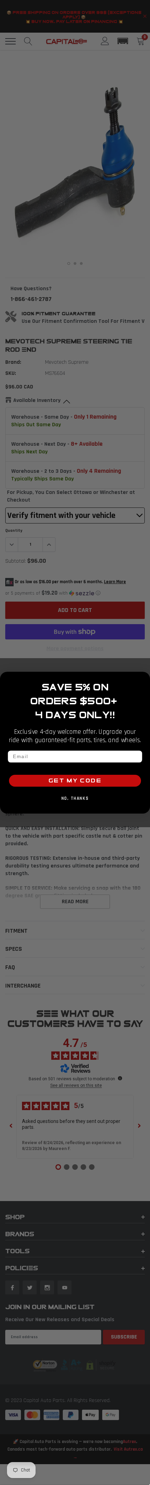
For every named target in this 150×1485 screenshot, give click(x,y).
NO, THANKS (75, 798)
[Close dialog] (143, 678)
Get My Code (75, 780)
